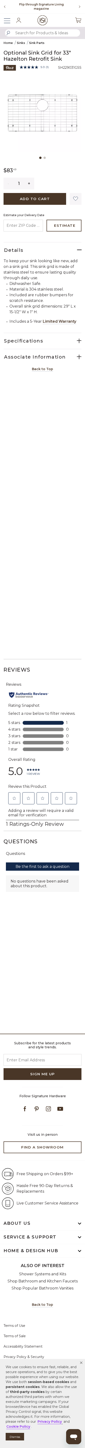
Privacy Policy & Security (24, 1357)
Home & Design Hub (31, 1250)
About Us (17, 1223)
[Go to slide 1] (40, 158)
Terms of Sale (15, 1336)
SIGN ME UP (42, 1074)
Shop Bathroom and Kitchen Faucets (43, 1281)
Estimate (64, 225)
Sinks (21, 43)
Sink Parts (36, 43)
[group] (41, 6)
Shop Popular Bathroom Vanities (42, 1288)
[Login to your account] (18, 20)
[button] (81, 1363)
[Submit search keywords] (8, 33)
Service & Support (30, 1237)
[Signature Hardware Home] (43, 20)
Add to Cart (35, 199)
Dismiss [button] (15, 1437)
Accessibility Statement (23, 1346)
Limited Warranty (59, 321)
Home (8, 43)
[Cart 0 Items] (78, 20)
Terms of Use (14, 1326)
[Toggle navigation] (9, 20)
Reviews (17, 670)
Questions (21, 841)
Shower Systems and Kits (42, 1274)
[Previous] (4, 6)
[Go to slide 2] (44, 158)
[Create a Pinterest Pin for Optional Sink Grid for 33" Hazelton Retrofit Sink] (10, 67)
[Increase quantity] (29, 183)
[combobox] (42, 33)
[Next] (77, 6)
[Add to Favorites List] (75, 199)
